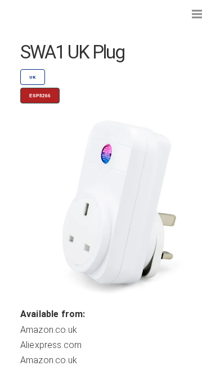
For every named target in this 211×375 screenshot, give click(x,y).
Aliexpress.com (51, 345)
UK (32, 77)
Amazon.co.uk (48, 329)
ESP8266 (40, 95)
